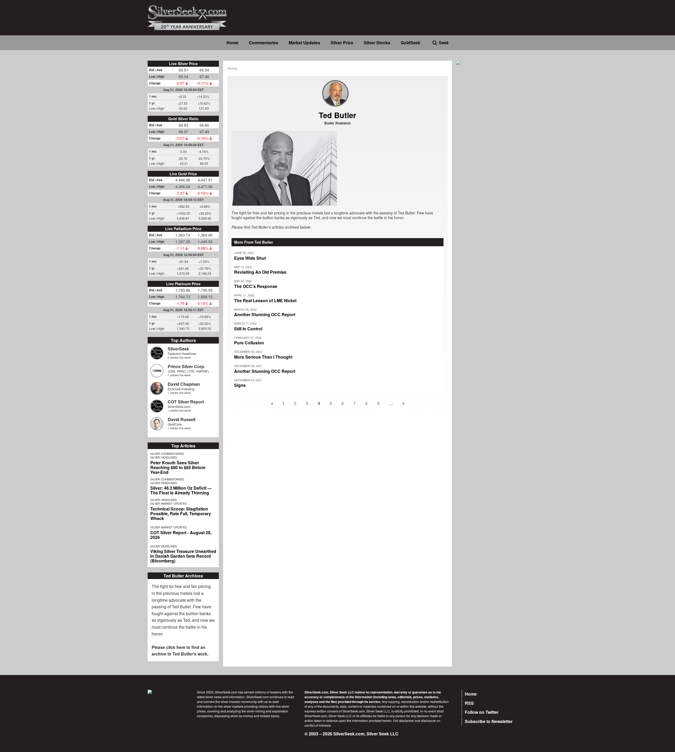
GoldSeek (410, 43)
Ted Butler (181, 607)
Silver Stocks (377, 43)
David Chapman (184, 384)
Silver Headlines (163, 457)
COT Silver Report (186, 402)
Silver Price (342, 43)
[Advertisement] (491, 151)
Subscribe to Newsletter (489, 721)
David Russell (181, 419)
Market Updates (304, 43)
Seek (444, 43)
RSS (469, 703)
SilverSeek (178, 349)
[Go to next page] (405, 403)
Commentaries (263, 43)
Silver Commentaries (167, 453)
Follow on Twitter (482, 712)
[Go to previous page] (271, 403)
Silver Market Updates (168, 503)
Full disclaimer (403, 720)
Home (232, 43)
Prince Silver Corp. (186, 366)
